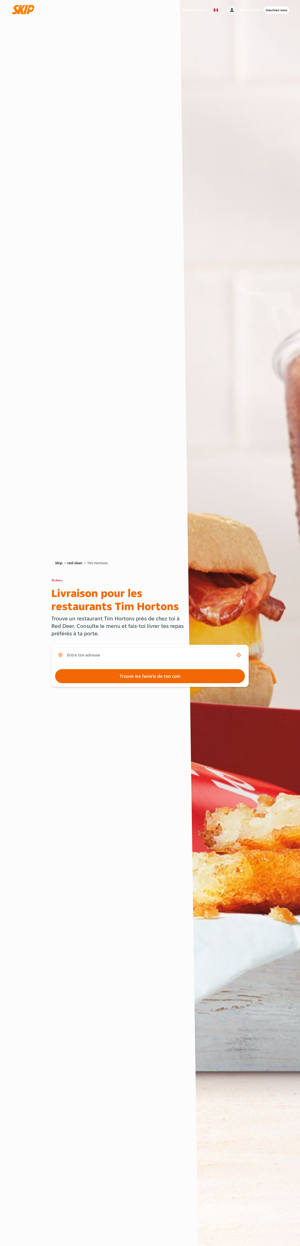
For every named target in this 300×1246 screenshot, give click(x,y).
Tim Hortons (97, 562)
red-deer (74, 562)
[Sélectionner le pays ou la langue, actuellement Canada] (216, 10)
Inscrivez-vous (276, 10)
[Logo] (25, 10)
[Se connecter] (231, 10)
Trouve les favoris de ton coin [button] (150, 676)
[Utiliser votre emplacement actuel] (238, 655)
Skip (59, 562)
